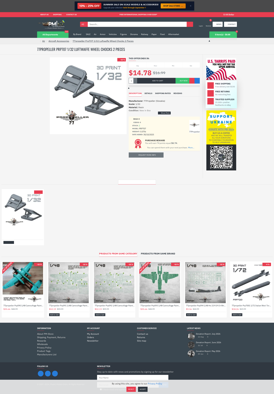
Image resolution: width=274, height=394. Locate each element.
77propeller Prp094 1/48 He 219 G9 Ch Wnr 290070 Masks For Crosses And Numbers (206, 305)
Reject (131, 389)
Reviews (178, 93)
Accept (143, 389)
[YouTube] (55, 373)
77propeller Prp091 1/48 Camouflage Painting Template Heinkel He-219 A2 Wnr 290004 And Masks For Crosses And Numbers (69, 305)
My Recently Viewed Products (137, 181)
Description (135, 93)
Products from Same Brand (158, 253)
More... (191, 148)
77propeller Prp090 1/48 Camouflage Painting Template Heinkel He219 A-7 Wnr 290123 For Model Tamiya (23, 305)
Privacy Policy (155, 383)
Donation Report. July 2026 (208, 334)
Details (148, 93)
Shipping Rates (163, 93)
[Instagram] (48, 373)
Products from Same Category (118, 253)
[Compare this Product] (197, 81)
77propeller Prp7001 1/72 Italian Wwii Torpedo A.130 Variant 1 (252, 305)
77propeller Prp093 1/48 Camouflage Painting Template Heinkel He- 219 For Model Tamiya (160, 305)
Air (43, 41)
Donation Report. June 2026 (208, 342)
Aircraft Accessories (59, 41)
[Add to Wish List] (192, 81)
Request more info (147, 155)
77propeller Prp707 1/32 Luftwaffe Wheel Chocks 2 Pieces (103, 41)
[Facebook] (41, 373)
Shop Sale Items (173, 5)
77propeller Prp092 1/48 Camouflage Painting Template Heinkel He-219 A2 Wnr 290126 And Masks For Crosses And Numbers (115, 305)
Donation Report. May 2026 (208, 351)
